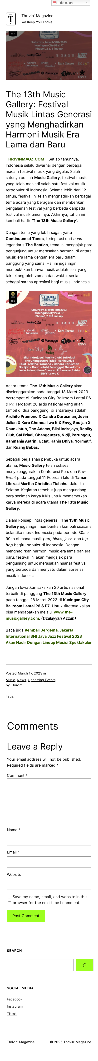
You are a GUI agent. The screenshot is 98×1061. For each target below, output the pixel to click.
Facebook (14, 999)
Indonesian (65, 3)
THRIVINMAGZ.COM (25, 159)
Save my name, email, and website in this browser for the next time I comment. (50, 899)
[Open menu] (73, 19)
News (21, 680)
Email (13, 852)
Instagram (15, 1006)
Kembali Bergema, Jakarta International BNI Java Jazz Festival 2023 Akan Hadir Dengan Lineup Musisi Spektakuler (49, 636)
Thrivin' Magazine (37, 15)
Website (14, 874)
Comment (17, 775)
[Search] (84, 965)
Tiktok (12, 1014)
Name (13, 829)
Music (10, 680)
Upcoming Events (41, 680)
